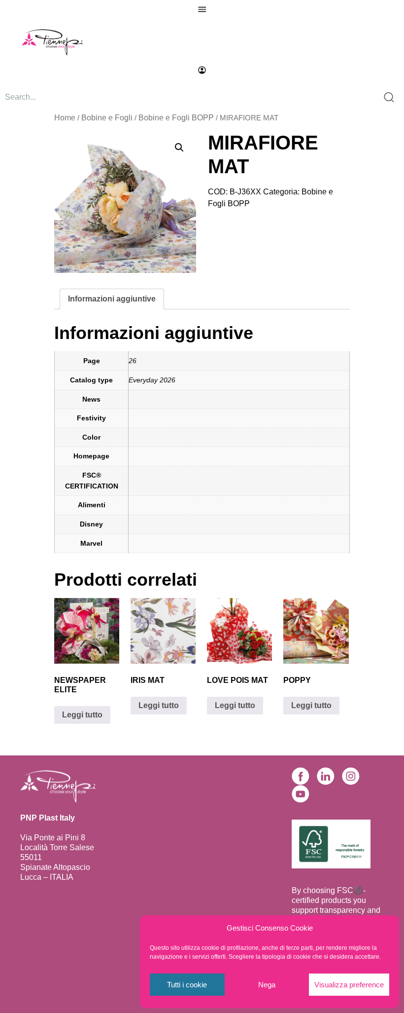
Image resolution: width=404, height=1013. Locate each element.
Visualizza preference (349, 984)
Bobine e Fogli (107, 117)
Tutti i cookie (187, 984)
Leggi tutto (82, 715)
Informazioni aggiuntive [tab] (112, 299)
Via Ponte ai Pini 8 (52, 837)
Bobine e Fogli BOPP (176, 117)
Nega (266, 984)
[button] (179, 147)
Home (64, 117)
